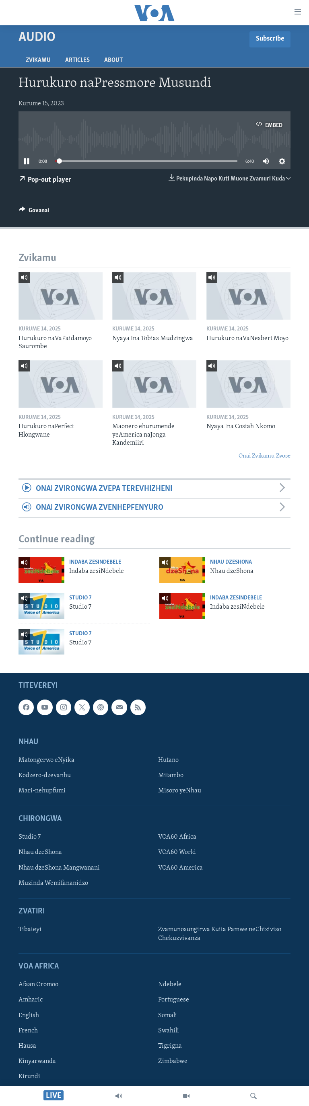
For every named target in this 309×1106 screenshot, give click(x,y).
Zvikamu (38, 60)
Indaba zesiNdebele (95, 562)
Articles (77, 60)
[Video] (186, 1096)
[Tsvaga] (253, 1096)
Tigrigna (170, 1046)
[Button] (34, 212)
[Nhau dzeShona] (182, 570)
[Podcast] (100, 707)
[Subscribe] (119, 707)
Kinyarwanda (37, 1061)
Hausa (27, 1046)
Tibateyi (30, 929)
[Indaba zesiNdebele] (41, 570)
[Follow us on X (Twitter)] (82, 707)
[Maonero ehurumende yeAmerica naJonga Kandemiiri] (154, 384)
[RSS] (138, 707)
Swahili (168, 1031)
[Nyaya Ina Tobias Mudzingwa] (154, 296)
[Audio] (119, 1096)
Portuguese (173, 1000)
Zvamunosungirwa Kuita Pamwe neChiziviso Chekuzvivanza (219, 934)
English (29, 1015)
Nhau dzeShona (231, 562)
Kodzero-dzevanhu (45, 775)
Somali (167, 1015)
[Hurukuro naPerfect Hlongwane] (61, 384)
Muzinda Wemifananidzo (53, 883)
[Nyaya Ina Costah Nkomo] (248, 384)
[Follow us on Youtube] (44, 707)
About (113, 60)
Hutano (168, 760)
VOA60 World (177, 853)
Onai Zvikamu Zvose (264, 456)
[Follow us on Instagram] (63, 707)
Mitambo (170, 775)
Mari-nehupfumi (42, 791)
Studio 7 (80, 598)
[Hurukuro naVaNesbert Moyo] (248, 296)
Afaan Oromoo (38, 985)
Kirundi (29, 1076)
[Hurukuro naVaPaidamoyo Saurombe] (61, 296)
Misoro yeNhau (179, 791)
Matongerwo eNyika (46, 760)
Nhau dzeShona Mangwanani (59, 868)
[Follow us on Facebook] (26, 707)
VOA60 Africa (177, 837)
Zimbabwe (172, 1061)
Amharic (31, 1000)
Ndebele (169, 985)
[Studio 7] (41, 606)
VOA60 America (180, 868)
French (28, 1031)
